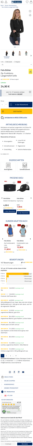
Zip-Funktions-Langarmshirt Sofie (10, 7)
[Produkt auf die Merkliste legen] (30, 11)
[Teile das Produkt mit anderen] (30, 15)
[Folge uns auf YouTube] (23, 372)
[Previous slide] (2, 55)
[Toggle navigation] (2, 2)
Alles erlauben (25, 444)
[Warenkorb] (31, 2)
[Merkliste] (27, 2)
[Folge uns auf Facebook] (14, 372)
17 (16, 356)
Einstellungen (8, 444)
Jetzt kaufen (17, 111)
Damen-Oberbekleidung (10, 5)
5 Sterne (3, 273)
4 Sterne (3, 276)
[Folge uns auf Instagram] (10, 372)
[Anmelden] (6, 2)
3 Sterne (3, 278)
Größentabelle (8, 62)
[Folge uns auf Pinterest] (18, 372)
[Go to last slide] (2, 198)
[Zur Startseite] (16, 2)
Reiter (2, 5)
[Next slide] (31, 55)
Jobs (8, 392)
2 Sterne (3, 281)
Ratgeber (18, 62)
